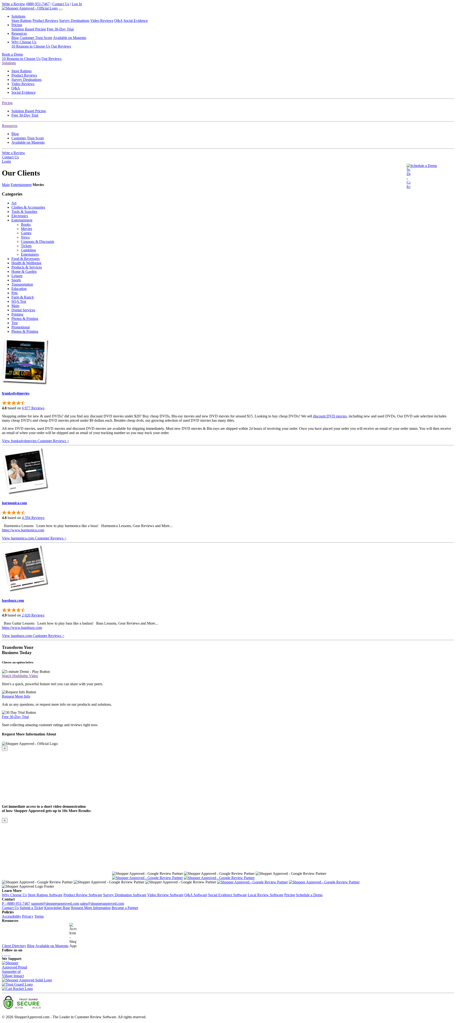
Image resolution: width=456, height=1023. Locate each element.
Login (6, 161)
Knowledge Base (57, 908)
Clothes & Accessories (28, 207)
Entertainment (21, 185)
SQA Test (18, 301)
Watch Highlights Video (20, 676)
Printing (17, 314)
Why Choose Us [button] (23, 42)
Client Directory (14, 946)
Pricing (7, 103)
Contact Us (60, 4)
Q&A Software (195, 895)
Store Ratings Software (45, 895)
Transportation (22, 284)
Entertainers (30, 254)
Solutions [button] (18, 16)
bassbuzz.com (13, 600)
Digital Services (23, 310)
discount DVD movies (330, 416)
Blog (15, 38)
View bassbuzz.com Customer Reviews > (33, 636)
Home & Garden (24, 271)
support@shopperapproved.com (55, 903)
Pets (14, 293)
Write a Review (13, 4)
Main (6, 185)
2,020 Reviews (33, 615)
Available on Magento (69, 38)
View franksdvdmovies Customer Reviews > (35, 441)
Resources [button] (19, 33)
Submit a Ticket (31, 908)
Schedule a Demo (423, 166)
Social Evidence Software (227, 895)
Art (13, 203)
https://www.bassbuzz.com (22, 628)
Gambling (28, 250)
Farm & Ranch (22, 297)
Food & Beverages (25, 259)
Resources (9, 126)
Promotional (20, 327)
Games (26, 233)
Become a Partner (125, 908)
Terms (39, 916)
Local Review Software (265, 895)
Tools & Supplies (24, 212)
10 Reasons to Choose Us (30, 46)
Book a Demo (12, 54)
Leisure (17, 276)
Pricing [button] (16, 25)
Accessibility (11, 916)
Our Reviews (61, 46)
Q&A (118, 21)
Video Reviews (101, 21)
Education (19, 289)
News (25, 237)
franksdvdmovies (15, 393)
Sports (16, 280)
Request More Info (16, 696)
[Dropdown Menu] (60, 9)
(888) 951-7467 (38, 4)
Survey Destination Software (124, 895)
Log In (77, 4)
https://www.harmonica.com (23, 530)
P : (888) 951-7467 (16, 903)
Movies (26, 229)
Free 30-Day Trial (60, 29)
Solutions (9, 63)
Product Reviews (45, 21)
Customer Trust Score (36, 38)
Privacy (27, 916)
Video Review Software (165, 895)
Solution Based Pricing (28, 29)
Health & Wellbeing (26, 263)
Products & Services (26, 267)
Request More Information (91, 908)
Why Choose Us (14, 895)
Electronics (19, 216)
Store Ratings (21, 21)
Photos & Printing (24, 319)
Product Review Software (82, 895)
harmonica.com (14, 503)
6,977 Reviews (33, 408)
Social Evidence (136, 21)
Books (26, 224)
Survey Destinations (74, 21)
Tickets (26, 246)
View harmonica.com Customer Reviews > (34, 538)
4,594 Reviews (33, 518)
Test (14, 323)
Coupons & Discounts (37, 242)
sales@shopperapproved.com (102, 903)
